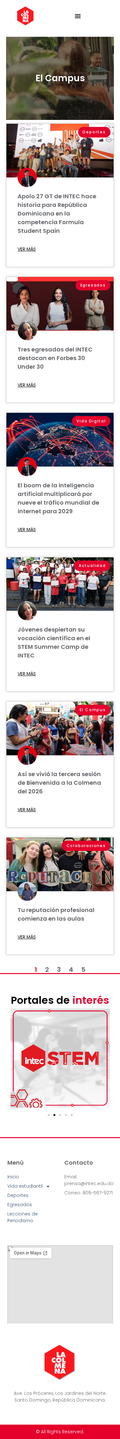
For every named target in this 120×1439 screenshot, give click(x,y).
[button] (11, 1056)
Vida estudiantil (25, 1186)
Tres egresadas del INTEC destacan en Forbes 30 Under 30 (55, 358)
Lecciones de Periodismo (22, 1217)
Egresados (19, 1204)
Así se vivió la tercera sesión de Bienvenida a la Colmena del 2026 (59, 782)
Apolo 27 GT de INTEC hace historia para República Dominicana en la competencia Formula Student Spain (57, 213)
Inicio (13, 1177)
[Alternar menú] (78, 16)
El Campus (60, 78)
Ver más (27, 249)
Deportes (17, 1195)
